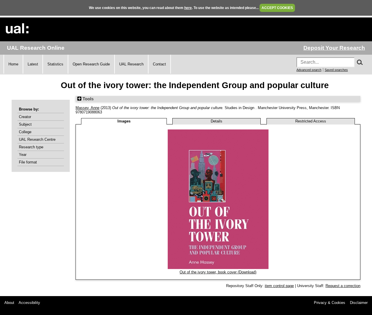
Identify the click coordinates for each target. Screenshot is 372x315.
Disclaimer (359, 302)
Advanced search (308, 70)
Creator (25, 117)
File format (28, 162)
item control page (279, 286)
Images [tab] (123, 121)
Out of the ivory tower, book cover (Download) (218, 272)
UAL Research (131, 64)
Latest (33, 64)
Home (13, 64)
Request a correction (343, 286)
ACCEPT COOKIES (277, 8)
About (9, 302)
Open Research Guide (91, 64)
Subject (25, 124)
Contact (159, 64)
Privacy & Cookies (329, 302)
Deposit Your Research (334, 48)
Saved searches (336, 70)
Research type (31, 147)
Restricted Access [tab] (310, 121)
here (188, 8)
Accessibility (29, 302)
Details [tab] (216, 121)
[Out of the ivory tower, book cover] (218, 268)
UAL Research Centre (37, 139)
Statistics (55, 64)
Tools (87, 99)
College (25, 132)
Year (22, 154)
